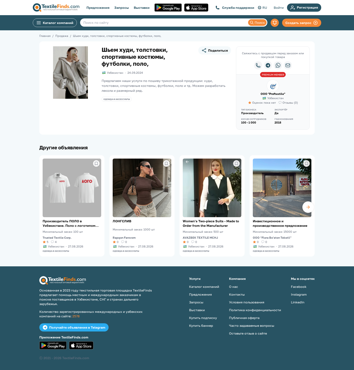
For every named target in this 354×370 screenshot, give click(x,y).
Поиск (260, 22)
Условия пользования (246, 302)
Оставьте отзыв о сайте (248, 333)
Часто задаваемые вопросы (251, 325)
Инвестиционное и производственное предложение (280, 223)
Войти (279, 8)
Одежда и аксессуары (116, 99)
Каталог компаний (58, 23)
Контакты (237, 294)
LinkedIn (297, 302)
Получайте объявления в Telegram (77, 327)
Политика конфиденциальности (255, 310)
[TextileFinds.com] (56, 7)
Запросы (121, 8)
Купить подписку (203, 318)
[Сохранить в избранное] (96, 163)
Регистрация (307, 7)
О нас (233, 287)
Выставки (142, 8)
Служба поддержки (238, 8)
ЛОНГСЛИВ (122, 221)
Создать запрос (298, 23)
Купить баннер (201, 325)
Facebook (298, 287)
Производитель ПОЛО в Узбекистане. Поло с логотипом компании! (69, 223)
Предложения (97, 8)
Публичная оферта (244, 318)
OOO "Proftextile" (273, 93)
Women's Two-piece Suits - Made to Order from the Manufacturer (211, 223)
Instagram (299, 294)
